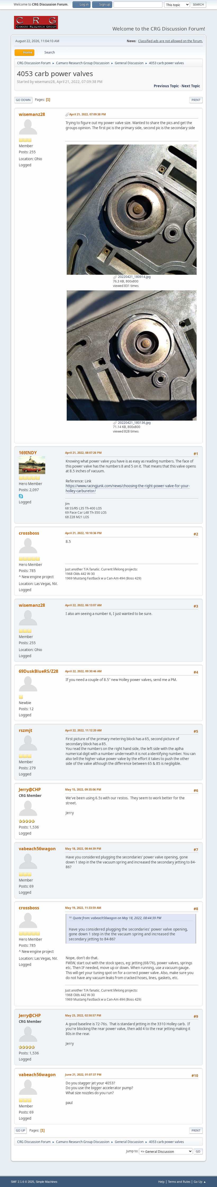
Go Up (20, 1130)
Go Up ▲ (200, 1182)
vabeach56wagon (37, 849)
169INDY (28, 453)
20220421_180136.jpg (134, 422)
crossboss (29, 533)
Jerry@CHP (30, 789)
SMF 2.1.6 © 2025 (22, 1181)
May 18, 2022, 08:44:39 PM (83, 848)
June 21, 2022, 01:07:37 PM (83, 1074)
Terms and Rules (179, 1182)
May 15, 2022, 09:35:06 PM (83, 789)
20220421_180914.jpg (134, 276)
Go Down (23, 100)
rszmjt (25, 730)
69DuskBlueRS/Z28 (38, 671)
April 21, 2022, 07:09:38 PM (87, 114)
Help (161, 1182)
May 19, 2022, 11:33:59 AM (83, 908)
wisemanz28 (32, 114)
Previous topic (166, 86)
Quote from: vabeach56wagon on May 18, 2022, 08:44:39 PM (117, 918)
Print (196, 100)
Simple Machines (46, 1181)
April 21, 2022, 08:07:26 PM (83, 453)
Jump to (131, 1151)
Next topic (191, 86)
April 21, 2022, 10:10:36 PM (83, 533)
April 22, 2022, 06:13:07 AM (83, 605)
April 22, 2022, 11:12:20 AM (83, 730)
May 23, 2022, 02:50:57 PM (83, 1015)
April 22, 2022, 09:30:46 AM (83, 671)
